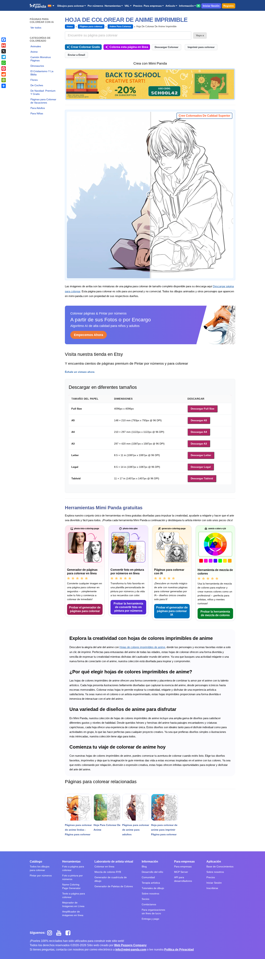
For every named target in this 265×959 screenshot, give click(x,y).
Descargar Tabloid (202, 478)
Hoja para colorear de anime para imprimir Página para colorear (164, 830)
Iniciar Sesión (211, 5)
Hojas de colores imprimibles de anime (142, 647)
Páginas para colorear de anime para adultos (135, 830)
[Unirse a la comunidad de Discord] (198, 5)
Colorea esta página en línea (128, 47)
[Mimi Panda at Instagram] (51, 932)
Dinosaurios (37, 65)
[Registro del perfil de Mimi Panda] (150, 84)
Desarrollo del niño (152, 871)
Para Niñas (36, 113)
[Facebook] (3, 40)
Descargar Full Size (202, 408)
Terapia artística (151, 882)
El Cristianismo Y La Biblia (41, 73)
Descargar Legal (201, 466)
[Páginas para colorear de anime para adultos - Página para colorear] (135, 807)
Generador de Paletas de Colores (113, 886)
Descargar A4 (199, 431)
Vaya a (200, 35)
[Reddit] (3, 74)
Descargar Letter (201, 455)
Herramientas (113, 5)
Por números (95, 5)
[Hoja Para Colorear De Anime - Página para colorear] (107, 807)
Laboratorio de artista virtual (113, 861)
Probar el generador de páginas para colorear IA (172, 611)
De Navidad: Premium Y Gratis (43, 92)
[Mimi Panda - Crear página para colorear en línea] (38, 5)
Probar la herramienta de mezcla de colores (215, 613)
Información (186, 5)
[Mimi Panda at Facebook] (69, 932)
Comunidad (148, 877)
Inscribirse (212, 888)
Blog (144, 866)
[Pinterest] (3, 68)
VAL (127, 5)
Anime (34, 51)
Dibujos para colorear (70, 5)
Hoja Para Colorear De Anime (107, 827)
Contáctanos (149, 904)
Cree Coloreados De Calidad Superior (204, 115)
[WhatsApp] (3, 63)
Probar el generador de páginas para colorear (85, 609)
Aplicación (213, 861)
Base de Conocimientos (219, 866)
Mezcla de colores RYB (107, 871)
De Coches (36, 85)
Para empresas (153, 5)
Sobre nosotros (150, 893)
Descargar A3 (199, 443)
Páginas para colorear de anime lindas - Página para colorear (78, 830)
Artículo (170, 5)
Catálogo (36, 861)
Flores (34, 79)
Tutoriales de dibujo (153, 888)
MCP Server (181, 871)
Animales (35, 46)
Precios (137, 5)
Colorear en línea (104, 866)
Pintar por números (41, 875)
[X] (3, 51)
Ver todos (35, 27)
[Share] (3, 86)
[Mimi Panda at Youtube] (60, 932)
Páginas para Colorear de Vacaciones (43, 101)
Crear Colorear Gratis (85, 47)
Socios (145, 899)
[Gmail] (3, 45)
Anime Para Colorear (120, 26)
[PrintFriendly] (3, 80)
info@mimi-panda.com (130, 949)
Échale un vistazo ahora (79, 371)
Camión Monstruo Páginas (40, 59)
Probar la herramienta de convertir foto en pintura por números (128, 607)
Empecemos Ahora (88, 335)
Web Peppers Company (130, 945)
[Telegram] (3, 57)
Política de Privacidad (179, 949)
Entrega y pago (150, 918)
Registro (228, 5)
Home (70, 26)
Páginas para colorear (91, 26)
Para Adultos (37, 108)
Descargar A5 (199, 420)
